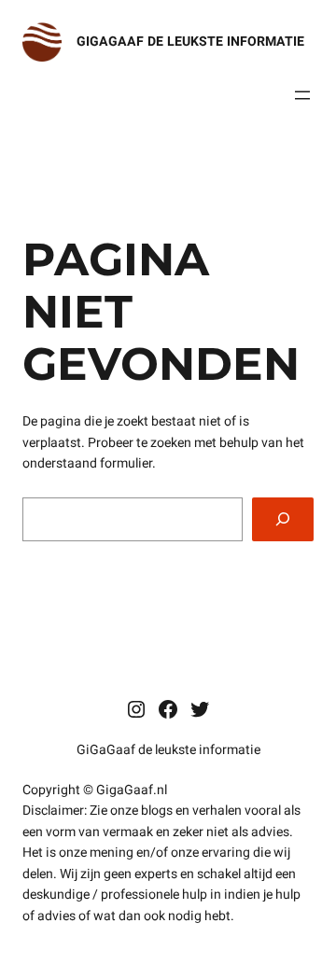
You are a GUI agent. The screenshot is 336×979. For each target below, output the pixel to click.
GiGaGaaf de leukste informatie (190, 41)
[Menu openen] (302, 95)
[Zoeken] (283, 519)
